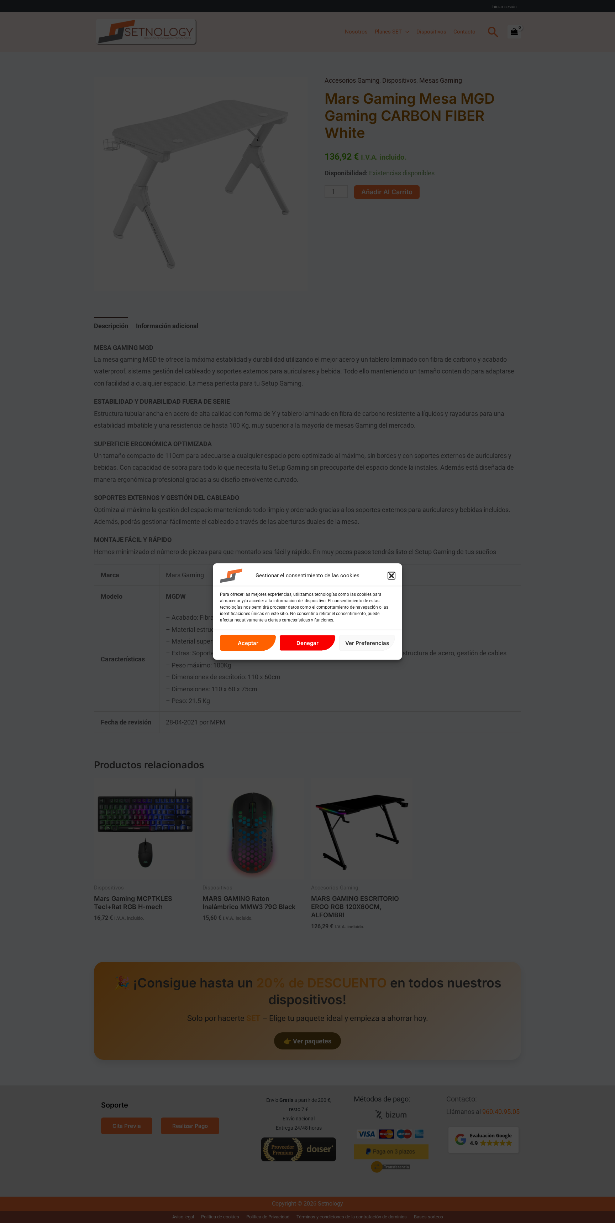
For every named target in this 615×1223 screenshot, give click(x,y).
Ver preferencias (367, 642)
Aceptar (248, 642)
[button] (391, 575)
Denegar (307, 642)
